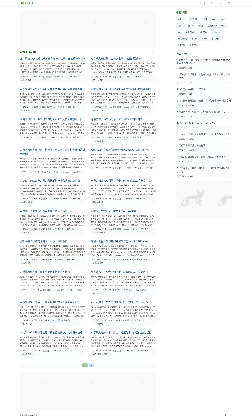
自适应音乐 (26, 263)
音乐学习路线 (141, 290)
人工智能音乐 (98, 141)
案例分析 (75, 137)
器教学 (200, 26)
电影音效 (128, 199)
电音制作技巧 (27, 202)
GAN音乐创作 (72, 77)
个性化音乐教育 (99, 233)
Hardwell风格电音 (60, 199)
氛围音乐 (66, 172)
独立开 (190, 26)
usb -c (214, 19)
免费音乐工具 (142, 259)
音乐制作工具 (98, 110)
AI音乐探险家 (116, 168)
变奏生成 (25, 233)
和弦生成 (25, 110)
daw (179, 32)
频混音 (180, 26)
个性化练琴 (69, 351)
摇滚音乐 (193, 45)
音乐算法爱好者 (46, 259)
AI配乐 (128, 137)
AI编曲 (128, 168)
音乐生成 (140, 320)
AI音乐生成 (59, 77)
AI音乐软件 (149, 168)
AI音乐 (128, 77)
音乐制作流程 (27, 80)
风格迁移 (137, 77)
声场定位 (193, 19)
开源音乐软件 (98, 263)
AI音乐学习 (57, 351)
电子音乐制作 (98, 80)
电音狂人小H (45, 199)
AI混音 (79, 290)
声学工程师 (190, 32)
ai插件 (223, 26)
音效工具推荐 (98, 202)
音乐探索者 (44, 137)
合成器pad (212, 26)
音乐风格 (64, 137)
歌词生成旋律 (143, 107)
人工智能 (181, 45)
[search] (200, 3)
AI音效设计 (140, 199)
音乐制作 (76, 172)
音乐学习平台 (143, 229)
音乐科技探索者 (46, 290)
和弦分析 (71, 107)
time (223, 19)
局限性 (204, 19)
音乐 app (181, 19)
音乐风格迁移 (143, 351)
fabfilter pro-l (216, 32)
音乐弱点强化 (27, 354)
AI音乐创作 (60, 107)
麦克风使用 (182, 39)
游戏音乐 (59, 259)
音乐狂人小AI (115, 320)
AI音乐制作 (129, 259)
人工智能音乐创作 (100, 354)
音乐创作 (137, 137)
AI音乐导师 (45, 351)
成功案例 (215, 39)
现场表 (204, 39)
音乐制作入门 (98, 293)
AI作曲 (70, 290)
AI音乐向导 (115, 290)
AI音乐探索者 (46, 77)
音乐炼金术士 (46, 320)
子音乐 (194, 39)
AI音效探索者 (116, 199)
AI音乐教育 (129, 229)
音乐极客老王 (46, 107)
